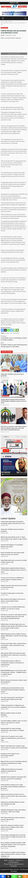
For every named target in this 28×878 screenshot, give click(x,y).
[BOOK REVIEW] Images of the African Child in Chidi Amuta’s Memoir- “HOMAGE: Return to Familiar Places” (13, 672)
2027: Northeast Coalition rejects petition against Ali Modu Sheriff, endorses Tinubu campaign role (13, 854)
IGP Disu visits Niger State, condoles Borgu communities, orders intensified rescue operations (13, 645)
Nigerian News (4, 27)
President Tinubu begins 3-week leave (12, 593)
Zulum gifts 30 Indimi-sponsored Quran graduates (14, 363)
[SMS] (14, 330)
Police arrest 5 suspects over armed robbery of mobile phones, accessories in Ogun (13, 738)
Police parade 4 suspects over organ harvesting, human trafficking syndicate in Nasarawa (13, 786)
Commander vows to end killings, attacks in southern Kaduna (14, 338)
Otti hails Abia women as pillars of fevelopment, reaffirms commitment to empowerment (12, 662)
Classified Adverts (14, 862)
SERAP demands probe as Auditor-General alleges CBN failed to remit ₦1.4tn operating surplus (14, 635)
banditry (7, 333)
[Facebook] (2, 330)
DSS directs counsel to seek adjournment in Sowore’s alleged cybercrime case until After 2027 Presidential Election (14, 416)
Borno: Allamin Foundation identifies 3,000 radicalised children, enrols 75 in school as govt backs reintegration (13, 844)
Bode (3, 35)
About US (11, 860)
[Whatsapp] (8, 330)
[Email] (17, 330)
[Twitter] (11, 330)
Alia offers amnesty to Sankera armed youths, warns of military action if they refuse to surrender (12, 827)
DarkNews (23, 869)
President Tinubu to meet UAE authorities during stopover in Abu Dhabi (14, 344)
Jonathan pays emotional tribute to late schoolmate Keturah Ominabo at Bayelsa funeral (13, 689)
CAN (11, 333)
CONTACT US (19, 860)
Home (6, 860)
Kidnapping (16, 333)
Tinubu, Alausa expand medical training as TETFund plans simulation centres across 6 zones (14, 389)
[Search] (25, 18)
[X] (5, 330)
